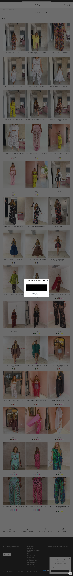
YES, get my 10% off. (36, 286)
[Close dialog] (48, 280)
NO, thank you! (36, 289)
